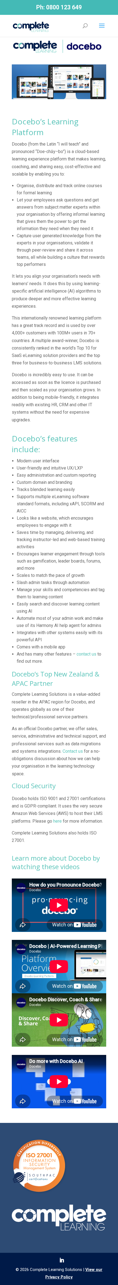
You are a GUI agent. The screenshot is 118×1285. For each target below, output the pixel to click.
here (57, 821)
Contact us (73, 751)
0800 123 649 (64, 7)
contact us (86, 654)
